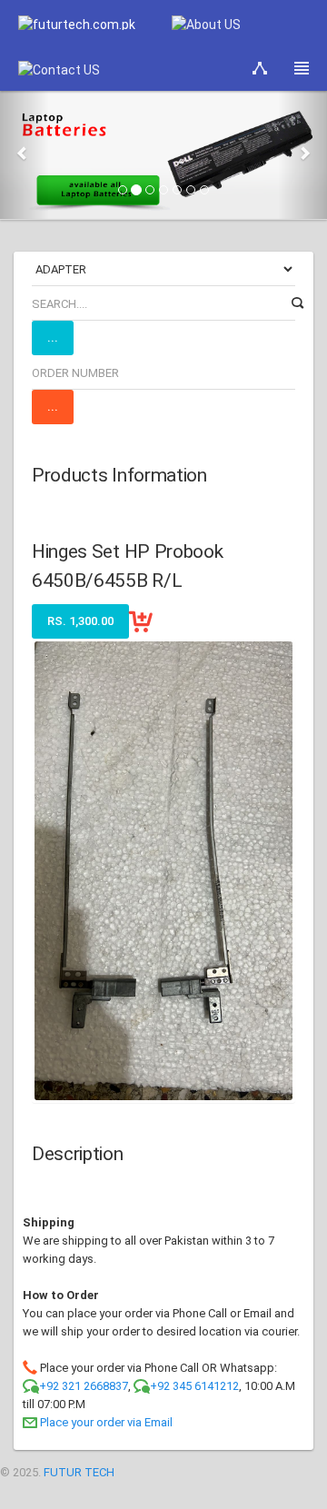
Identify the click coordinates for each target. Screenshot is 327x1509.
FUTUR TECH (79, 1472)
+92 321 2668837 (83, 1386)
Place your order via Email (106, 1422)
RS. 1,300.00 (80, 621)
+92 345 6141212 (194, 1386)
